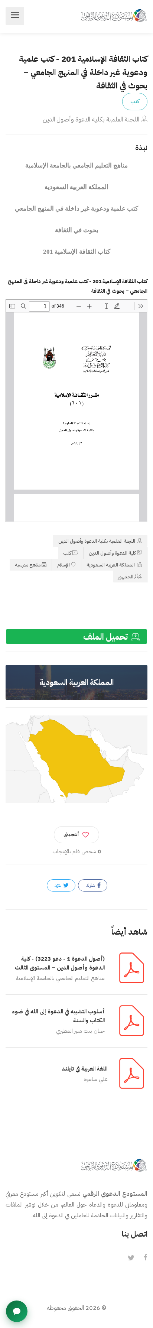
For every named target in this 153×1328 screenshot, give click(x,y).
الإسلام (63, 564)
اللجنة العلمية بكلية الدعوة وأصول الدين (91, 119)
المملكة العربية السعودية (111, 564)
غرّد (58, 885)
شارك (91, 885)
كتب (134, 101)
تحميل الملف (106, 636)
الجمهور (125, 576)
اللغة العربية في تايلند (84, 1069)
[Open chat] (16, 1311)
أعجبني (71, 834)
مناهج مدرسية (27, 564)
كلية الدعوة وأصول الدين (112, 552)
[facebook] (145, 1258)
